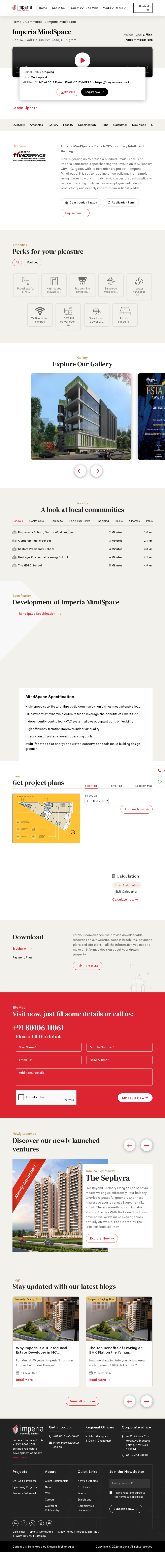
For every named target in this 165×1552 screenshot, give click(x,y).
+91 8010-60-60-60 (66, 1436)
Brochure (69, 92)
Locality (68, 125)
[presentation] (80, 471)
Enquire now (92, 92)
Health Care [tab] (36, 521)
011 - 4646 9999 (137, 1455)
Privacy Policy (64, 1531)
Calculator (120, 125)
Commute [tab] (57, 521)
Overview (18, 125)
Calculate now (123, 899)
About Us (58, 8)
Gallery (53, 125)
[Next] (147, 1145)
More (119, 8)
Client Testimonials (56, 1481)
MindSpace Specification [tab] (37, 614)
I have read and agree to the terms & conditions (129, 1495)
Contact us (144, 7)
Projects (75, 8)
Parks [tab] (149, 521)
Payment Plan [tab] (22, 957)
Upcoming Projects (24, 1487)
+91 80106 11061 (38, 1027)
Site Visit (92, 8)
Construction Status (83, 202)
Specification (87, 125)
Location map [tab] (144, 786)
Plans (104, 125)
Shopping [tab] (103, 521)
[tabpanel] (82, 302)
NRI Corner (84, 1487)
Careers (49, 1499)
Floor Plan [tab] (91, 786)
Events (81, 1493)
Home (43, 8)
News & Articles (87, 1481)
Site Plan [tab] (116, 786)
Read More (24, 1380)
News (48, 1487)
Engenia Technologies (60, 1546)
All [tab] (17, 262)
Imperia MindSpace (61, 22)
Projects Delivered (24, 1493)
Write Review (23, 1536)
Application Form (123, 202)
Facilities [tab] (32, 262)
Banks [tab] (119, 521)
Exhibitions (84, 1499)
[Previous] (129, 1145)
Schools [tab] (17, 521)
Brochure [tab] (19, 948)
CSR (48, 1493)
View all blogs (80, 1401)
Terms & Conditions (40, 1531)
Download (139, 125)
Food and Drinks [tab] (79, 521)
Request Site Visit (87, 1531)
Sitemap (40, 1536)
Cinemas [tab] (134, 521)
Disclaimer (18, 1531)
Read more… (20, 1457)
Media (107, 8)
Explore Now (100, 1238)
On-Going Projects (24, 1481)
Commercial (34, 22)
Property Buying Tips (27, 1299)
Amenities (37, 125)
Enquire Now (134, 809)
